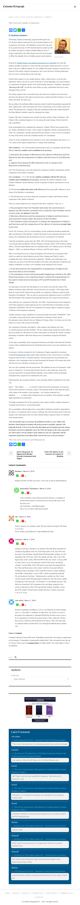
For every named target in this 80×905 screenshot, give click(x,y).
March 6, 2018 (13, 17)
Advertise (39, 897)
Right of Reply (52, 893)
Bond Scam (22, 355)
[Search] (15, 657)
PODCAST (16, 893)
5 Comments (47, 17)
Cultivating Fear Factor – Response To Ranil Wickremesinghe (39, 740)
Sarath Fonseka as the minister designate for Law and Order (36, 63)
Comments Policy (67, 893)
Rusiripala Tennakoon (19, 35)
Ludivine (18, 539)
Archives (15, 675)
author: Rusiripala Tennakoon (31, 17)
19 (10, 123)
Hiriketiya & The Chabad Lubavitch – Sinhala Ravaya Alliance (40, 826)
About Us (26, 893)
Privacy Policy (38, 893)
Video (8, 893)
